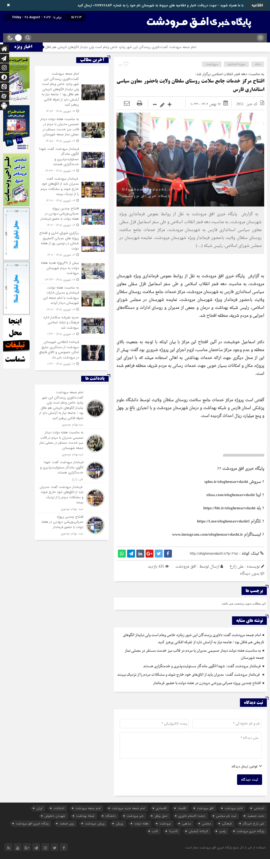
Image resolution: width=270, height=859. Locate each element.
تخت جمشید (255, 815)
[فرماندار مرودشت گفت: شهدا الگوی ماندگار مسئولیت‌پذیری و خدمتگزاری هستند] (71, 160)
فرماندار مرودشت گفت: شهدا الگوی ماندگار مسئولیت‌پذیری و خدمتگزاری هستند (202, 666)
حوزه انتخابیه (236, 64)
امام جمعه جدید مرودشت (128, 808)
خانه (258, 64)
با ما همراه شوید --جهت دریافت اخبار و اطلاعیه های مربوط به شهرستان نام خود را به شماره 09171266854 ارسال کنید (161, 5)
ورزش (119, 823)
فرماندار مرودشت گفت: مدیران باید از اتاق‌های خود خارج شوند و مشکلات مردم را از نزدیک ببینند (189, 675)
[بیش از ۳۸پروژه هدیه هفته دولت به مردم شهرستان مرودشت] (71, 271)
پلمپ (222, 831)
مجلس (206, 823)
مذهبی (186, 823)
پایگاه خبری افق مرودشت (32, 823)
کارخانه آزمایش (198, 831)
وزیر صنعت (67, 823)
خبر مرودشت (135, 815)
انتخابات (59, 808)
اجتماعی (259, 808)
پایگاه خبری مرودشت (250, 831)
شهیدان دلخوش (55, 815)
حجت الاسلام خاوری (192, 815)
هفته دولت (141, 823)
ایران (39, 808)
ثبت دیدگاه (249, 780)
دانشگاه (110, 815)
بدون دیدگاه (249, 573)
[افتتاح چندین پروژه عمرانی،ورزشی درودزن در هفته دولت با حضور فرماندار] (71, 217)
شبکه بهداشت (85, 815)
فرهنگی (227, 823)
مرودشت (212, 64)
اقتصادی (161, 808)
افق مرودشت (185, 566)
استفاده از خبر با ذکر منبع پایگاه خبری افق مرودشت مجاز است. (225, 847)
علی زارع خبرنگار (253, 823)
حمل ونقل (161, 815)
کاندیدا (173, 831)
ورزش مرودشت (95, 823)
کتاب (155, 831)
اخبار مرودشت (234, 808)
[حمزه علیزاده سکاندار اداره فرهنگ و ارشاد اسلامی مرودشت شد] (71, 326)
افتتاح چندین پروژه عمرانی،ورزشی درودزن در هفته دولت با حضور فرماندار (207, 683)
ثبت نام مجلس (226, 815)
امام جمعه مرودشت (88, 808)
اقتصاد (182, 808)
